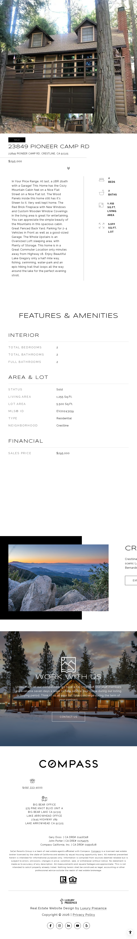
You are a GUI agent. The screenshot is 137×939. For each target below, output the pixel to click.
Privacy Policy (84, 914)
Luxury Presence (93, 908)
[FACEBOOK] (50, 925)
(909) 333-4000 (32, 787)
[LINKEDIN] (68, 925)
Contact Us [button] (68, 717)
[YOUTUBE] (77, 925)
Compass (96, 851)
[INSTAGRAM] (59, 925)
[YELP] (86, 925)
